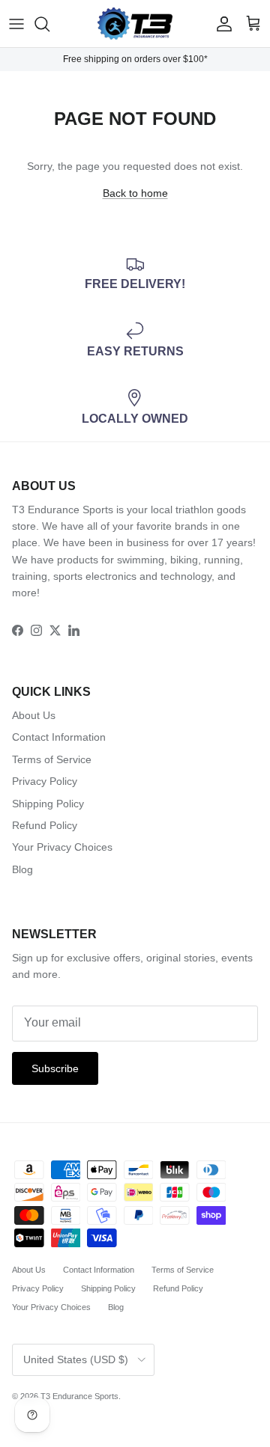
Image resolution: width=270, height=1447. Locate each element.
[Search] (49, 23)
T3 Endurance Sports (79, 1396)
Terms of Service (52, 759)
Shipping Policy (48, 804)
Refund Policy (44, 825)
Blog (22, 869)
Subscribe (55, 1068)
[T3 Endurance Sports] (135, 23)
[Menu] (16, 23)
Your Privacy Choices (62, 847)
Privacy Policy (44, 781)
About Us (34, 715)
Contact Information (59, 737)
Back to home (135, 193)
